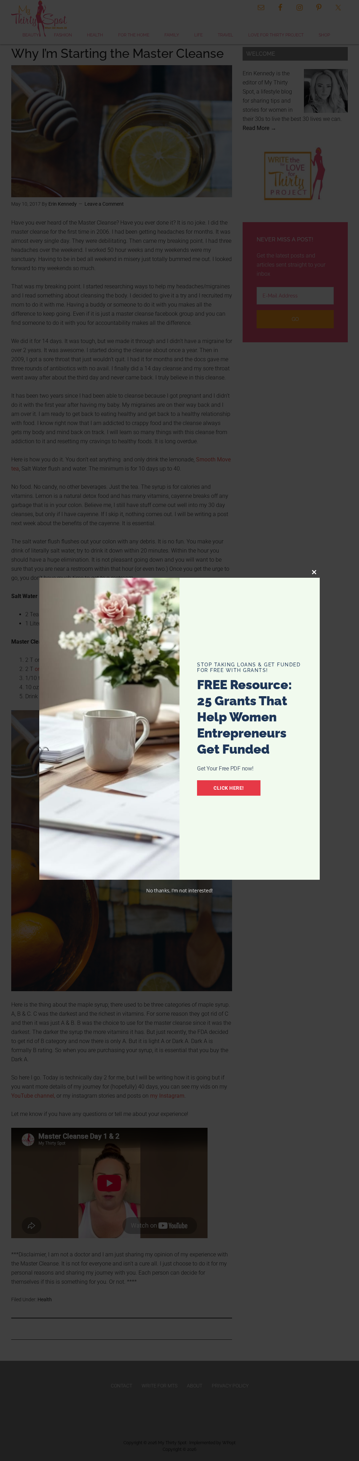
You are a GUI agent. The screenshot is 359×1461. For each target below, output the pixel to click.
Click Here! (229, 788)
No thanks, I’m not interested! (179, 890)
